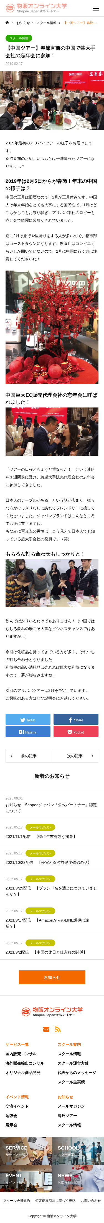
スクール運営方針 (73, 1063)
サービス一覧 (17, 1044)
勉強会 (11, 1115)
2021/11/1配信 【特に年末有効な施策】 (41, 836)
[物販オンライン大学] (36, 8)
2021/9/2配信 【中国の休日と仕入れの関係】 (46, 952)
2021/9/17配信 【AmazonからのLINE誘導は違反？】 (47, 923)
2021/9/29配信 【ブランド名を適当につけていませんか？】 (51, 891)
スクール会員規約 (16, 1201)
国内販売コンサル (21, 1054)
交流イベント (17, 1106)
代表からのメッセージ (77, 1072)
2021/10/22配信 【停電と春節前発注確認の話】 (49, 862)
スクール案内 (69, 1044)
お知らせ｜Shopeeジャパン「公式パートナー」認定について (51, 808)
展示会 (11, 1125)
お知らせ (65, 1097)
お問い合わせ (91, 1201)
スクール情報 (19, 38)
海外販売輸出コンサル (25, 1063)
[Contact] (46, 1029)
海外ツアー (67, 1115)
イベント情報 (17, 1097)
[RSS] (58, 1029)
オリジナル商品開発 (23, 1072)
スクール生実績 (71, 1082)
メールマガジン (40, 827)
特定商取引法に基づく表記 (55, 1201)
